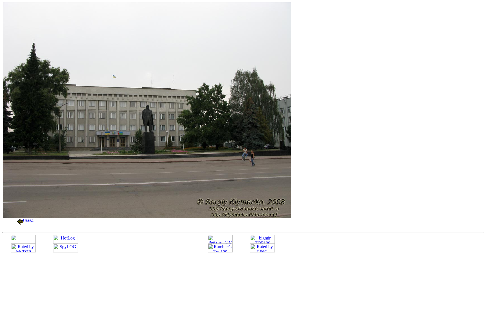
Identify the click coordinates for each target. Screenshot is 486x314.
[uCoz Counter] (23, 242)
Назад (28, 220)
